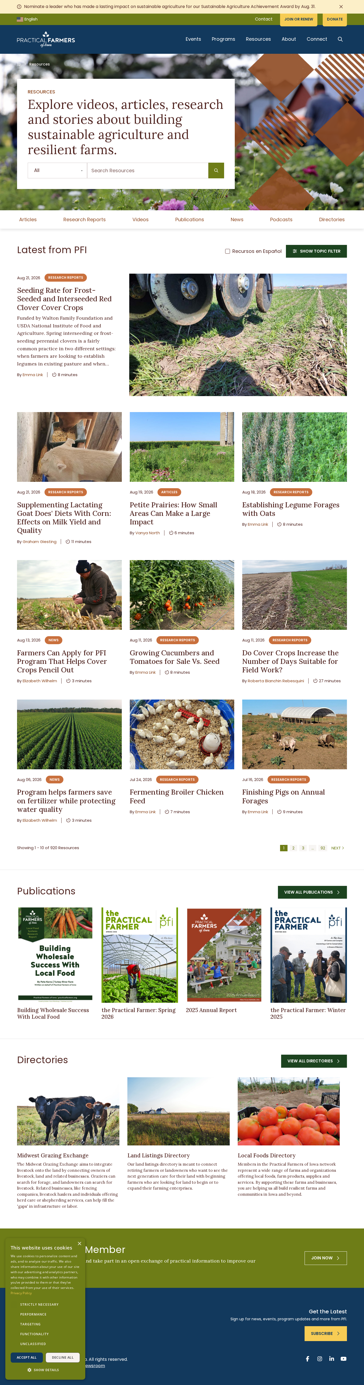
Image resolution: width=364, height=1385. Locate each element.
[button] (45, 1370)
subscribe (322, 1333)
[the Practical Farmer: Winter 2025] (308, 955)
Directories (332, 219)
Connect (317, 39)
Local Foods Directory (267, 1155)
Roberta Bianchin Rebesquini (276, 681)
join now (322, 1258)
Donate (335, 19)
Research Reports (84, 219)
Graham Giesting (39, 541)
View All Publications (308, 892)
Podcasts (281, 219)
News (237, 219)
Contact (264, 19)
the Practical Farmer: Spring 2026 (139, 1013)
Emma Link (33, 374)
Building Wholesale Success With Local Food (53, 1013)
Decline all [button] (63, 1357)
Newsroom (93, 1366)
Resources (258, 39)
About (289, 39)
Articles (28, 219)
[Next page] (338, 848)
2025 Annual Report (211, 1010)
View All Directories (310, 1061)
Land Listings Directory (158, 1155)
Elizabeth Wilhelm (40, 681)
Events (193, 39)
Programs (223, 39)
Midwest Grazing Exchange (52, 1155)
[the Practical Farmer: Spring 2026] (140, 955)
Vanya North (147, 533)
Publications (189, 219)
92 (323, 848)
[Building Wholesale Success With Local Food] (55, 955)
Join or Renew (298, 19)
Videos (140, 219)
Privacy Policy (21, 1293)
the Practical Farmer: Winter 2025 (308, 1013)
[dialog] (45, 1309)
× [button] (79, 1244)
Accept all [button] (27, 1357)
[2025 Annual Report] (224, 955)
